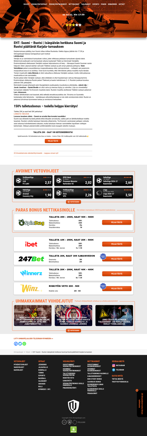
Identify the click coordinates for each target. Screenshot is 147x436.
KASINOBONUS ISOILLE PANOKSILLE (95, 390)
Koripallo (42, 370)
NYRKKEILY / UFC (44, 389)
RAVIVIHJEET (18, 370)
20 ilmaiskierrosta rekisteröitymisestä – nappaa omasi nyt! (36, 153)
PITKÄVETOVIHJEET (21, 365)
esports (95, 4)
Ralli (40, 386)
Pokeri (103, 4)
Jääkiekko (42, 365)
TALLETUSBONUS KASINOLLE (97, 373)
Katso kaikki (74, 202)
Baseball (42, 378)
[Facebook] (16, 344)
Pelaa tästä (116, 222)
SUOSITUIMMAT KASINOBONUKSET (94, 365)
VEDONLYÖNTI (68, 361)
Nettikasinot (74, 4)
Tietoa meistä (117, 379)
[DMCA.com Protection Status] (73, 429)
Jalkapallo (43, 367)
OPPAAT (41, 361)
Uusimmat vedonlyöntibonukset (72, 370)
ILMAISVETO (67, 381)
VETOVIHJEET (19, 361)
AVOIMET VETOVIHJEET (37, 170)
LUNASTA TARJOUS (21, 114)
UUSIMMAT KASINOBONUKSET (94, 370)
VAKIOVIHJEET (19, 367)
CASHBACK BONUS (94, 382)
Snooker (41, 384)
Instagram (120, 365)
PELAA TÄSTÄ (53, 141)
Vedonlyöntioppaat (39, 4)
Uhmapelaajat (18, 352)
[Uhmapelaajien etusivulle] (12, 4)
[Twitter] (20, 344)
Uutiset (122, 4)
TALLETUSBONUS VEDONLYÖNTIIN (69, 374)
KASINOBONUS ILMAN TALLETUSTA (95, 385)
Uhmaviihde (112, 4)
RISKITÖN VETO (68, 378)
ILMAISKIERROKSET (94, 376)
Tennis (41, 373)
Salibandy (42, 381)
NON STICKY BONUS (94, 379)
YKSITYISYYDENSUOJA (120, 382)
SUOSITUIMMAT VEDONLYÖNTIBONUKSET (72, 365)
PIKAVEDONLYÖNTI (69, 388)
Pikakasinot (92, 393)
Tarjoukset (86, 4)
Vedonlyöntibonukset (58, 4)
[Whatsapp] (24, 344)
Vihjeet (26, 4)
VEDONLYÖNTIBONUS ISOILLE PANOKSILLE (73, 384)
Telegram (120, 370)
